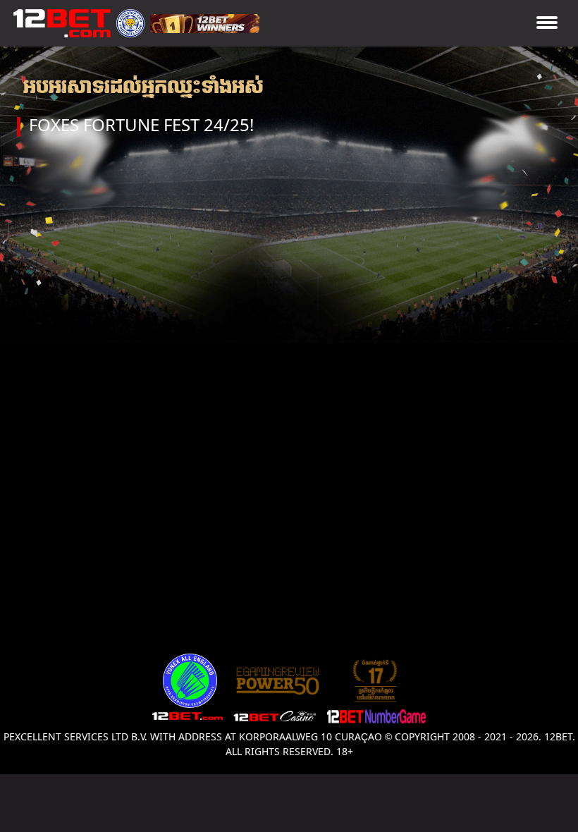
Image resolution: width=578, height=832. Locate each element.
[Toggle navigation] (547, 24)
